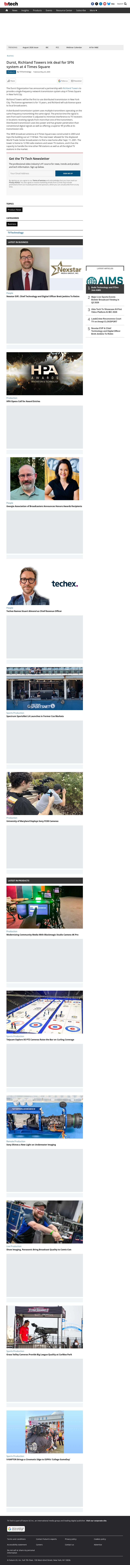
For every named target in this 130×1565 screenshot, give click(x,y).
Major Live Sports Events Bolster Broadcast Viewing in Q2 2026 (105, 300)
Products (37, 10)
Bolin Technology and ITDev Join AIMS (105, 288)
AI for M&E (93, 47)
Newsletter (78, 81)
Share (13, 81)
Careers (39, 1544)
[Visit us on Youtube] (104, 3)
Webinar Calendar (74, 47)
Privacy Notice (14, 182)
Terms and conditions (16, 1539)
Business (10, 56)
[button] (122, 4)
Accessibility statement (17, 1544)
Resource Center (64, 10)
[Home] (6, 10)
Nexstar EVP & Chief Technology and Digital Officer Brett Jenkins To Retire (105, 331)
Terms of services (39, 180)
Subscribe (81, 10)
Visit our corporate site (96, 1520)
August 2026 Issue (30, 47)
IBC (47, 47)
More (92, 10)
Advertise (98, 1544)
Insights (25, 10)
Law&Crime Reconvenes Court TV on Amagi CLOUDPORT (106, 320)
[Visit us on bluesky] (108, 3)
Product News (14, 209)
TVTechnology (25, 72)
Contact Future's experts (46, 1539)
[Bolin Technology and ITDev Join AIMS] (105, 282)
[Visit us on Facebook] (92, 3)
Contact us (69, 1544)
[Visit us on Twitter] (96, 3)
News (14, 10)
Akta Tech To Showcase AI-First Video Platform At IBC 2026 (106, 310)
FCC (57, 47)
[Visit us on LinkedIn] (100, 3)
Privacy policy (70, 1539)
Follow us (64, 81)
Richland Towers (71, 88)
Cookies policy (100, 1539)
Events (49, 10)
